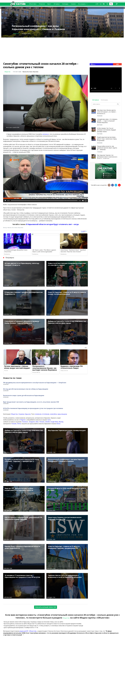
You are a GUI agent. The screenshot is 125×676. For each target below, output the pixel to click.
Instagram (32, 422)
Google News (54, 422)
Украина (21, 414)
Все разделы (82, 4)
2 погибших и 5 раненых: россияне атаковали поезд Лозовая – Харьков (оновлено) (39, 27)
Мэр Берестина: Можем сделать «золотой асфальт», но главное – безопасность (107, 111)
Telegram (23, 420)
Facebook (25, 422)
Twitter (116, 185)
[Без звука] (83, 200)
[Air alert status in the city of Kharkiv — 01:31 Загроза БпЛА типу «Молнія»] (41, 8)
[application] (45, 178)
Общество (7, 71)
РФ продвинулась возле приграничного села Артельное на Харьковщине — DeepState (34, 383)
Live (97, 4)
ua (101, 4)
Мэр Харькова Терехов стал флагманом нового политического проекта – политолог (107, 156)
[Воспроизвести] (5, 200)
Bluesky (61, 422)
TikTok (19, 424)
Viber (37, 422)
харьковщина (62, 414)
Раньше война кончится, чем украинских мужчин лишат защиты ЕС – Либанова (107, 147)
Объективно (32, 4)
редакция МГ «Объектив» (28, 631)
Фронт (49, 4)
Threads (41, 422)
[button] (45, 178)
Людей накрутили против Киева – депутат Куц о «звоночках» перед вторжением (106, 138)
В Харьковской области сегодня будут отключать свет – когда (52, 224)
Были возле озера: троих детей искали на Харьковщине (23, 395)
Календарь (65, 4)
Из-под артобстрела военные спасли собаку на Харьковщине (25, 389)
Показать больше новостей (45, 607)
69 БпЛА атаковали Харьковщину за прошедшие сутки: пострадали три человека (33, 408)
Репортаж (42, 4)
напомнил (45, 134)
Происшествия (17, 33)
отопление (45, 414)
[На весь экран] (85, 200)
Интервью (57, 4)
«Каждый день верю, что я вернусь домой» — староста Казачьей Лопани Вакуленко (107, 120)
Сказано (73, 4)
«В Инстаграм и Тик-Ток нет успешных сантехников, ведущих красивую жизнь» (106, 129)
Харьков (28, 414)
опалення (38, 414)
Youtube (13, 424)
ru (104, 4)
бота (58, 424)
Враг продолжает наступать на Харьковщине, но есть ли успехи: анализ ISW (31, 402)
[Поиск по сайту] (107, 4)
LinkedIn (47, 422)
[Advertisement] (62, 49)
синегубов (53, 414)
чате (49, 420)
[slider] (44, 200)
